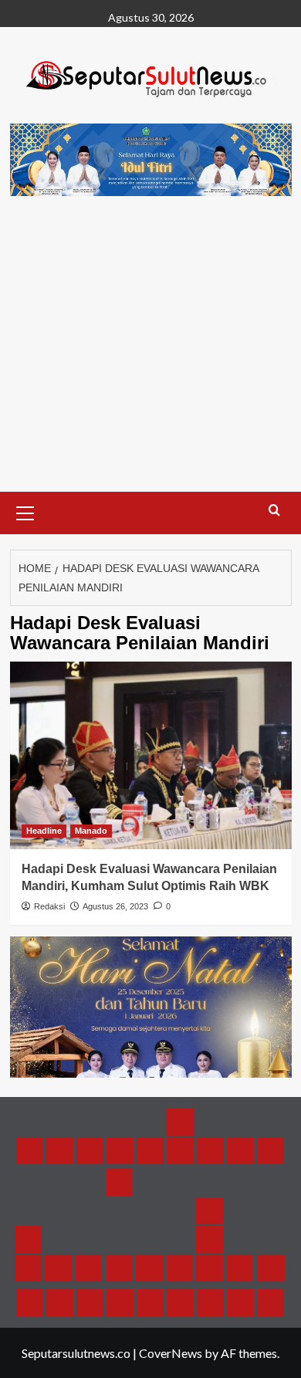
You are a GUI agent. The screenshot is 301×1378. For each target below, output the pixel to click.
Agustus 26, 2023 (115, 906)
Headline (44, 830)
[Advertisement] (150, 359)
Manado (91, 830)
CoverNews (170, 1353)
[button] (25, 511)
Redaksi (49, 906)
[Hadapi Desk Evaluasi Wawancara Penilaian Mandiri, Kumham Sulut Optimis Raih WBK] (151, 755)
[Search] (274, 510)
